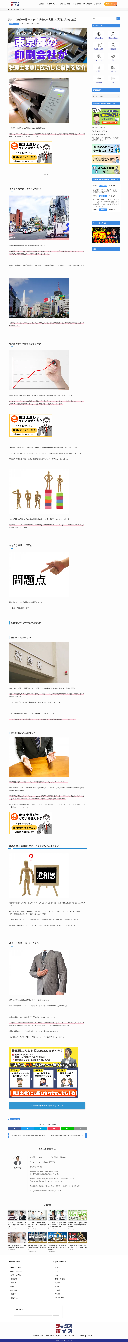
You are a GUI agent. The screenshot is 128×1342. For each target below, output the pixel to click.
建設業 (57, 1267)
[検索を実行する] (118, 18)
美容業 (57, 1283)
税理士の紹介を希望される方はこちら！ (47, 1106)
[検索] (56, 1313)
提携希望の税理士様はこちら (54, 1335)
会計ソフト (99, 60)
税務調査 (113, 49)
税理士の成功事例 (14, 23)
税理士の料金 (99, 38)
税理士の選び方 (113, 38)
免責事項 (82, 1335)
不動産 (57, 1294)
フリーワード (18, 1309)
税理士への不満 (98, 49)
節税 (113, 60)
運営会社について (38, 1335)
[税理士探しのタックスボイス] (15, 3)
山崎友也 (17, 1168)
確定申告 (113, 71)
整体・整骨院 (60, 1279)
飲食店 (57, 1286)
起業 (113, 82)
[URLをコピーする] (80, 1128)
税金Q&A (99, 82)
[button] (14, 1128)
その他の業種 (59, 1297)
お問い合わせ (91, 1335)
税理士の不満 (16, 1275)
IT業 (56, 1271)
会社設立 (98, 71)
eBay (57, 1275)
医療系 (57, 1290)
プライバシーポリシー (71, 1335)
